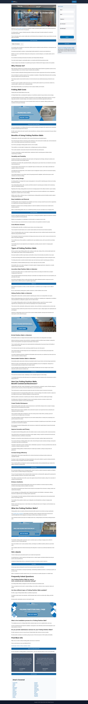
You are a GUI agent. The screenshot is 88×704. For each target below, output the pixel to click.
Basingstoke (15, 687)
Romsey (35, 691)
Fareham (35, 683)
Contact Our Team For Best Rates (34, 124)
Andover (14, 697)
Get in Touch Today (33, 212)
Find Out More (33, 371)
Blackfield (36, 693)
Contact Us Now (34, 467)
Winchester (15, 693)
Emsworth (14, 694)
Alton (14, 686)
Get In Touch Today (33, 40)
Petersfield (14, 691)
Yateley (29, 645)
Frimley (21, 645)
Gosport (35, 687)
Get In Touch (67, 43)
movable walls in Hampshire (18, 513)
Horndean (14, 692)
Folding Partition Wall (20, 28)
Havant (14, 696)
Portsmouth (36, 686)
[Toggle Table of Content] (21, 44)
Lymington (36, 694)
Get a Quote (34, 564)
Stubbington (36, 688)
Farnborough (13, 645)
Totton (35, 692)
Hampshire (15, 688)
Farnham (18, 645)
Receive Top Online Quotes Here (33, 648)
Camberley (25, 645)
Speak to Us (34, 283)
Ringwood (36, 696)
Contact (74, 1)
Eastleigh (36, 682)
